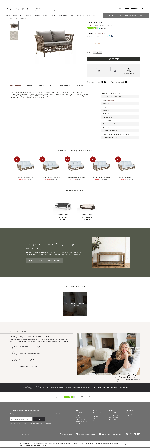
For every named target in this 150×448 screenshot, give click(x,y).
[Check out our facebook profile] (135, 434)
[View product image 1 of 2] (14, 26)
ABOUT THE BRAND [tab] (64, 86)
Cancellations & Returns (98, 416)
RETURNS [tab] (41, 86)
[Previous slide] (10, 167)
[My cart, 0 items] (142, 9)
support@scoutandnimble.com (119, 387)
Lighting (52, 15)
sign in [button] (121, 9)
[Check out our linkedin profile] (139, 434)
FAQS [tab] (51, 86)
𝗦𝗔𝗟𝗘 (95, 15)
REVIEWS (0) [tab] (80, 86)
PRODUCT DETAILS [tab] (15, 86)
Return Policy (113, 417)
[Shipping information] (104, 33)
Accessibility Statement (113, 420)
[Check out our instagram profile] (127, 434)
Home (11, 18)
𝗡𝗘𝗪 (88, 15)
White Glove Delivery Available (129, 73)
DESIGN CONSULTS (130, 15)
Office (45, 15)
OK (125, 444)
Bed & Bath (29, 15)
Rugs (71, 15)
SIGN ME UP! (39, 419)
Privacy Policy (113, 415)
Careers (78, 417)
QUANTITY (89, 52)
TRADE (119, 15)
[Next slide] (140, 167)
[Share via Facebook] (105, 81)
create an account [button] (131, 9)
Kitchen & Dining (18, 15)
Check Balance (130, 413)
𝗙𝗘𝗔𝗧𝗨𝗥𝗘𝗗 (80, 15)
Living (8, 15)
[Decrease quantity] (94, 52)
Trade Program (80, 419)
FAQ (94, 419)
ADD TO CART (113, 59)
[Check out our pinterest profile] (131, 434)
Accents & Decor (63, 15)
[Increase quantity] (100, 52)
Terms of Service (114, 413)
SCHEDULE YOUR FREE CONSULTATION (44, 260)
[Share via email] (126, 81)
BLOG (140, 15)
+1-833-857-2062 (100, 387)
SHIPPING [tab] (30, 86)
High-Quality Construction (97, 74)
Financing (96, 421)
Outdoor (37, 15)
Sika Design (90, 25)
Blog (77, 415)
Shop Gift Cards (131, 415)
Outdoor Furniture (23, 18)
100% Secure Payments (113, 74)
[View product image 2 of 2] (14, 36)
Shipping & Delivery (99, 413)
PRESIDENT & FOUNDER (132, 380)
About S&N (79, 413)
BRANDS (111, 15)
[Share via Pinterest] (102, 81)
